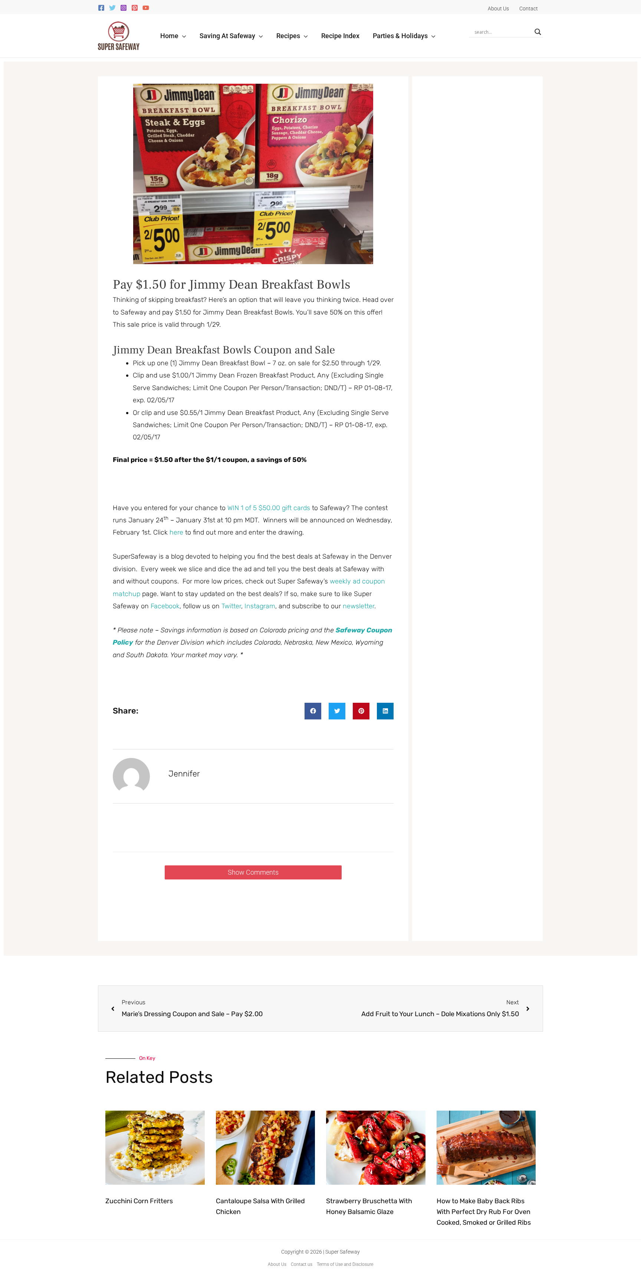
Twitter (231, 606)
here (176, 532)
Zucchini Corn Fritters (139, 1201)
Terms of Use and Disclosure (345, 1264)
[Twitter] (112, 7)
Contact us (301, 1264)
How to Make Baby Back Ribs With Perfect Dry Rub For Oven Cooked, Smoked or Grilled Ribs (484, 1212)
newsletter (358, 606)
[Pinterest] (134, 7)
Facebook (165, 606)
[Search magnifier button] (538, 32)
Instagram (259, 606)
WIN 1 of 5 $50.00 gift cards (268, 508)
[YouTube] (145, 7)
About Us (277, 1264)
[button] (182, 36)
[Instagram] (123, 7)
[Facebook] (101, 7)
